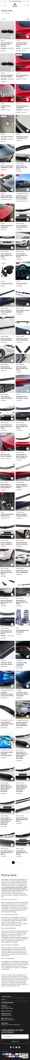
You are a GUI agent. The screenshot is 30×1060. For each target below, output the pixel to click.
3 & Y (15, 911)
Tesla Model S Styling (9, 887)
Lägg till (13, 219)
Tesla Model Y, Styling (21, 887)
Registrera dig (15, 1041)
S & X (6, 911)
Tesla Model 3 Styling (6, 888)
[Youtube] (16, 1047)
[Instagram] (14, 1047)
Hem (2, 13)
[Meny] (2, 5)
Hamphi (6, 1051)
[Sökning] (5, 5)
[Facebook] (11, 1047)
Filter (4, 19)
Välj (13, 37)
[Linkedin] (19, 1047)
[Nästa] (20, 862)
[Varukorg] (28, 5)
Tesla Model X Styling (19, 888)
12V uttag (15, 917)
